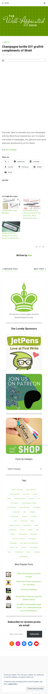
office (22, 530)
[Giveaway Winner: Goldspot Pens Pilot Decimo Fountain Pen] (11, 226)
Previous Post (10, 269)
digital (31, 498)
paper (30, 530)
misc (32, 521)
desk (9, 498)
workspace (24, 556)
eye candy (14, 503)
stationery (34, 547)
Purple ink (14, 547)
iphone (24, 516)
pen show (33, 534)
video (28, 552)
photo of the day (18, 538)
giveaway (36, 507)
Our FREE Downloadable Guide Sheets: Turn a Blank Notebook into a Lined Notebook (29, 607)
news (36, 525)
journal (34, 516)
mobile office (15, 525)
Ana (30, 255)
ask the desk (14, 494)
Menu (7, 3)
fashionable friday (29, 503)
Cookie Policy (12, 684)
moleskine (27, 525)
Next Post (39, 269)
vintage (37, 552)
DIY (39, 498)
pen (37, 530)
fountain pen (24, 507)
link (15, 521)
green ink (16, 512)
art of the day (17, 490)
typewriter (19, 552)
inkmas (32, 512)
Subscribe (34, 634)
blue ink (26, 494)
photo (6, 42)
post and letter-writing (29, 543)
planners (13, 543)
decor (35, 494)
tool (9, 552)
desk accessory (19, 498)
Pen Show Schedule (29, 590)
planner (32, 538)
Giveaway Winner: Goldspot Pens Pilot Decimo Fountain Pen (10, 235)
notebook (12, 530)
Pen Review (23, 534)
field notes (11, 507)
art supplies (31, 490)
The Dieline (11, 150)
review (23, 547)
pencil (12, 534)
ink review (14, 516)
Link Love (23, 521)
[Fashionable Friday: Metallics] (11, 204)
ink (25, 512)
